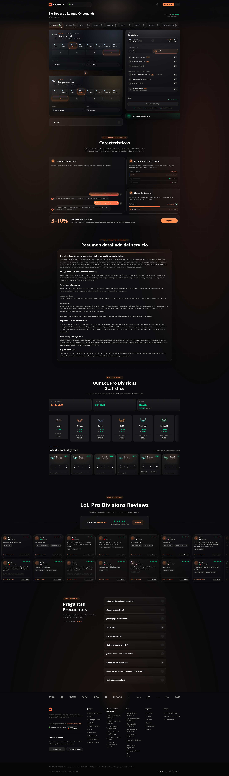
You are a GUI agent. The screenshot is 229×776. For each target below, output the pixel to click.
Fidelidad (149, 713)
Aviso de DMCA (170, 720)
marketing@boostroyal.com (74, 723)
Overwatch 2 (93, 733)
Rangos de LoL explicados (132, 714)
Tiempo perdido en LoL (133, 752)
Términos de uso (171, 713)
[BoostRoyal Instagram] (170, 771)
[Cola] (117, 110)
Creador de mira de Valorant (114, 738)
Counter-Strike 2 (94, 726)
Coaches (149, 716)
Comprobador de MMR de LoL (113, 733)
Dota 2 (91, 729)
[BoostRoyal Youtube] (179, 771)
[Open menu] (177, 4)
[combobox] (67, 65)
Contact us (79, 622)
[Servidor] (82, 110)
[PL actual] (82, 65)
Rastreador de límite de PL (134, 741)
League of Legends (95, 713)
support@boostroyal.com (127, 767)
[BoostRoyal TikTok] (176, 771)
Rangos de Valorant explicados (133, 720)
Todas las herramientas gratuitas (112, 745)
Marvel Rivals (93, 736)
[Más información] (144, 57)
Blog (128, 756)
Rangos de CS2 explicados (132, 730)
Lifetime (148, 408)
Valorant (91, 716)
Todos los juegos (94, 742)
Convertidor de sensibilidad (113, 728)
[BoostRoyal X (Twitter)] (173, 771)
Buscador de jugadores (131, 746)
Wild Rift (91, 723)
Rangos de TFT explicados (132, 736)
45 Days (142, 408)
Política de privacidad (172, 716)
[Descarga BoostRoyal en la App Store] (57, 728)
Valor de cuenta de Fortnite (114, 722)
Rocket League (93, 739)
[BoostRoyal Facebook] (166, 771)
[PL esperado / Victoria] (117, 65)
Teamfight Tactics (94, 720)
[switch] (175, 57)
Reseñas (149, 720)
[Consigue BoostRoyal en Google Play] (72, 728)
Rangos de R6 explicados (131, 725)
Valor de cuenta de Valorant (114, 717)
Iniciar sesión (168, 4)
